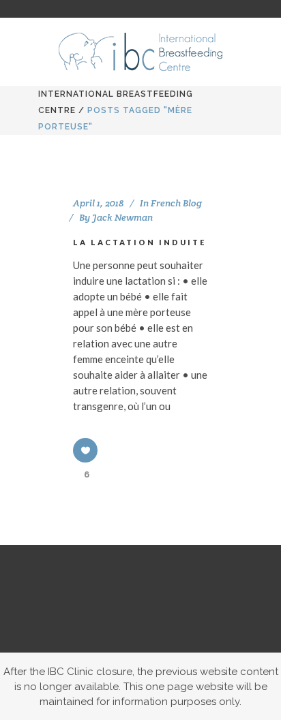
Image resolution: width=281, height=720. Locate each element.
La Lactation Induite (139, 242)
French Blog (176, 203)
